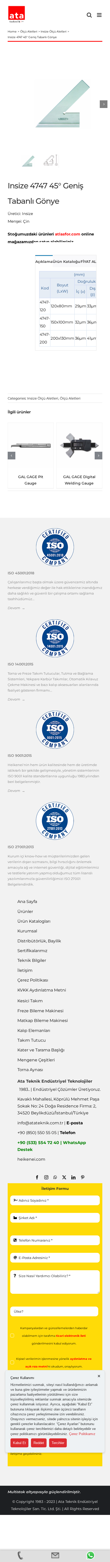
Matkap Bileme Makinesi (42, 1027)
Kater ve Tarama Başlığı (40, 1056)
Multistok (17, 1498)
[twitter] (64, 1184)
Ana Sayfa (27, 908)
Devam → (16, 614)
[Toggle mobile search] (89, 15)
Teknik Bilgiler (31, 967)
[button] (11, 459)
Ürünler (25, 918)
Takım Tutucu (31, 1046)
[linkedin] (73, 1184)
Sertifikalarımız (32, 957)
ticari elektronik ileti (71, 1342)
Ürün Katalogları (33, 927)
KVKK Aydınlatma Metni (41, 996)
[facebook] (37, 1184)
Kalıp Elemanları (33, 1037)
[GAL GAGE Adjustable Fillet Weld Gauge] (79, 445)
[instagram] (46, 1184)
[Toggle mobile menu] (99, 15)
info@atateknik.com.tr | (50, 1129)
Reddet (39, 1443)
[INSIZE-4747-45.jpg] (62, 104)
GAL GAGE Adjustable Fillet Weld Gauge (79, 483)
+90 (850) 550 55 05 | (46, 1139)
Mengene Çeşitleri (36, 1066)
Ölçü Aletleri (70, 398)
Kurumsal (27, 937)
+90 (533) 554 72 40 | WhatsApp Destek (51, 1153)
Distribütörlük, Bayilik (39, 947)
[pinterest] (83, 1184)
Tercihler (58, 1443)
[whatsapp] (55, 1184)
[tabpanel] (65, 309)
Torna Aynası (30, 1076)
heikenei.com (31, 1166)
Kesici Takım (30, 1007)
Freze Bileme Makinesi (40, 1017)
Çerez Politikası (32, 986)
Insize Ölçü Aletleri (42, 398)
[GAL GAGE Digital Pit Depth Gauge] (30, 445)
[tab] (44, 261)
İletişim (24, 977)
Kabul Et (19, 1443)
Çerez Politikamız (82, 1434)
